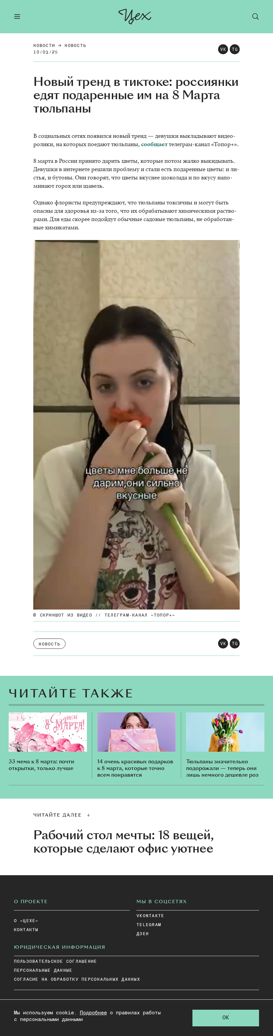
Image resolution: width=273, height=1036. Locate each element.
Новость (75, 46)
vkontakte (150, 916)
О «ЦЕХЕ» (26, 921)
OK (225, 1018)
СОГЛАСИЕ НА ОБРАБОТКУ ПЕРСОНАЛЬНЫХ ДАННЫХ (77, 979)
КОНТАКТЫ (26, 930)
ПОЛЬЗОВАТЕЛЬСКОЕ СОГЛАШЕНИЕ (55, 961)
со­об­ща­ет (154, 144)
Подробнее (93, 1012)
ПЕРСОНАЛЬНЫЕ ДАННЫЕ (43, 970)
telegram (148, 925)
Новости (44, 46)
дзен (142, 934)
